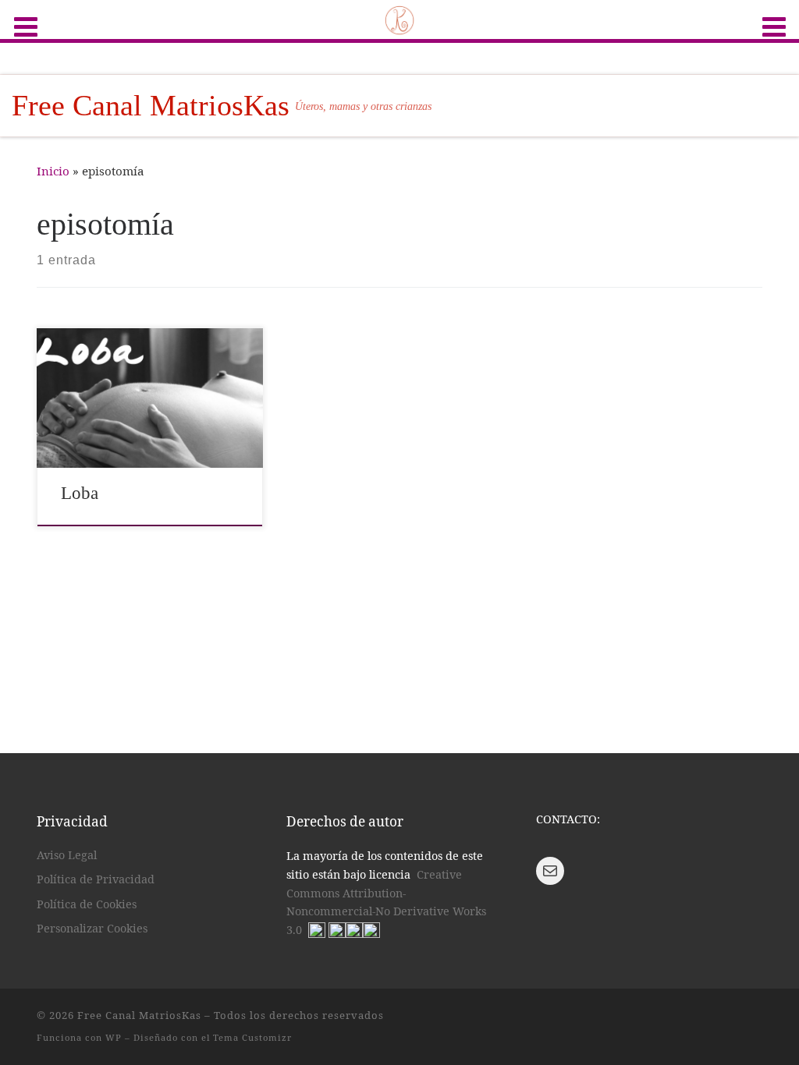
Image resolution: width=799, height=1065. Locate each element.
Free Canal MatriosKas (139, 1015)
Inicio (53, 171)
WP (113, 1037)
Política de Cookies (87, 904)
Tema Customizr (252, 1037)
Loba (79, 493)
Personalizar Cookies (92, 928)
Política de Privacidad (95, 879)
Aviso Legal (67, 854)
